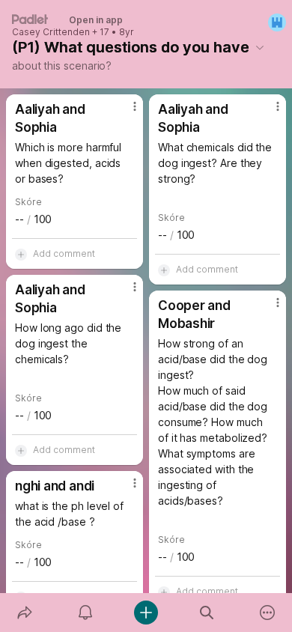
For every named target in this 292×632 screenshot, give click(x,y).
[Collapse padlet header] (259, 47)
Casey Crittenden (51, 32)
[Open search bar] (207, 612)
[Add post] (145, 613)
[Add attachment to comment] (21, 254)
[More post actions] (125, 112)
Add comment (64, 253)
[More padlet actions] (267, 613)
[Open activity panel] (85, 613)
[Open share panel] (24, 613)
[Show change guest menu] (277, 22)
